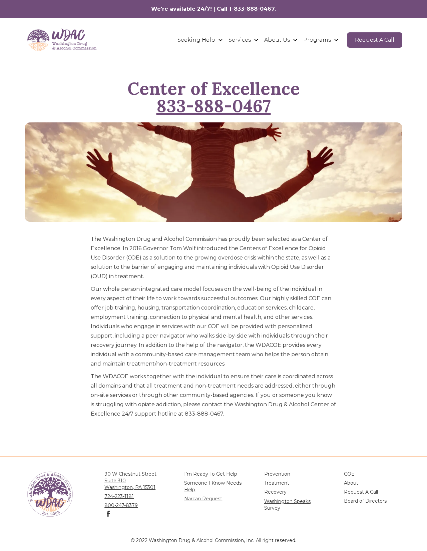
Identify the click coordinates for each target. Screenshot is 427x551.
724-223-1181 (119, 496)
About (351, 483)
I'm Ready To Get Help (210, 474)
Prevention (277, 474)
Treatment (276, 483)
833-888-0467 (213, 106)
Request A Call (374, 40)
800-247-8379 (121, 505)
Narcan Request (203, 499)
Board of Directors (365, 501)
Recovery (275, 492)
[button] (200, 40)
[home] (62, 39)
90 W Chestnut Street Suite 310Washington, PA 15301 (130, 480)
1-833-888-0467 (252, 9)
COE (349, 474)
